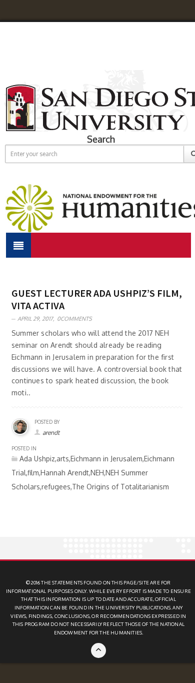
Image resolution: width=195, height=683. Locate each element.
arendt (51, 432)
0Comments (74, 318)
